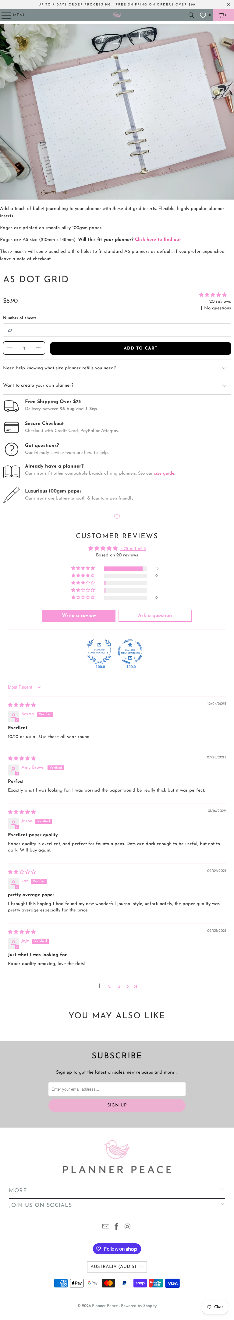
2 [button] (109, 986)
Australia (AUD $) (113, 1267)
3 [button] (119, 986)
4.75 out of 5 (133, 549)
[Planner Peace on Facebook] (116, 1227)
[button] (213, 295)
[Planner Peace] (117, 15)
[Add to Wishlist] (117, 517)
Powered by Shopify (139, 1306)
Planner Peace (105, 1306)
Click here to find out (158, 240)
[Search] (191, 15)
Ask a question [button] (155, 615)
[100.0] (99, 651)
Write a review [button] (79, 615)
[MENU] (3, 15)
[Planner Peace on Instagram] (127, 1227)
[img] (22, 705)
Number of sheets (20, 318)
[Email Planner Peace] (105, 1227)
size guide (164, 473)
